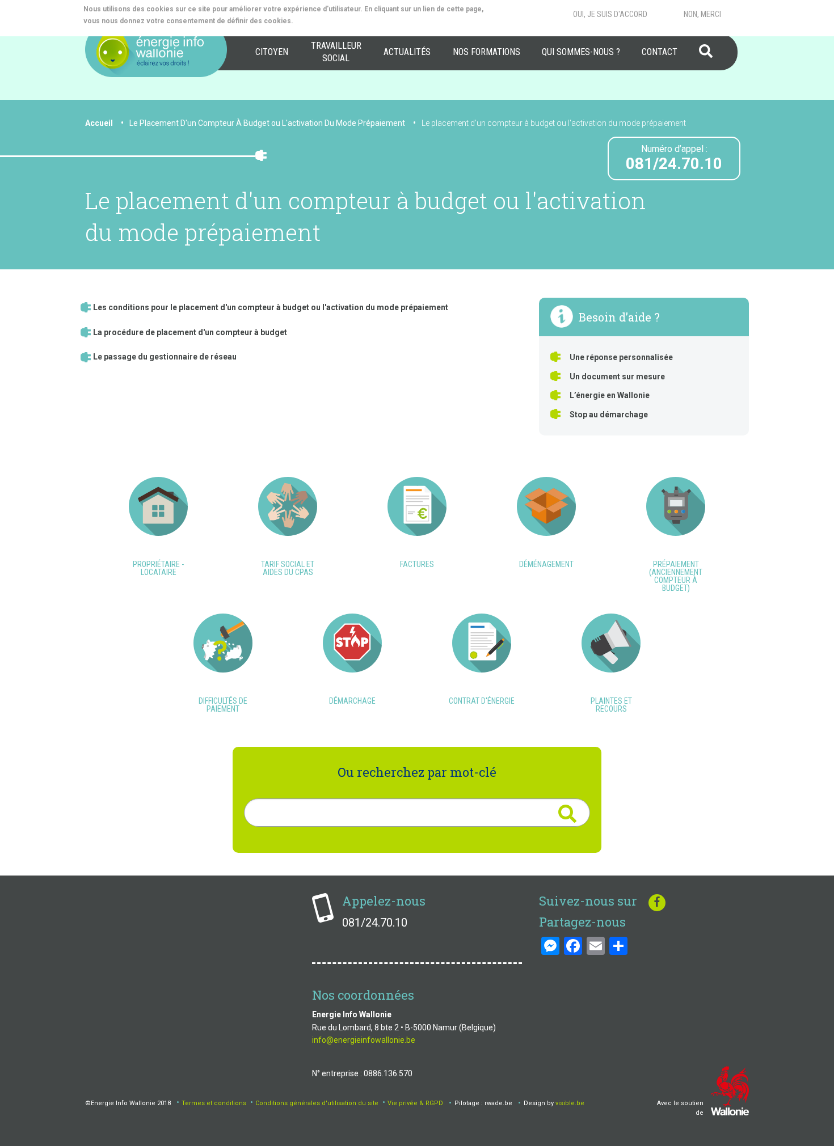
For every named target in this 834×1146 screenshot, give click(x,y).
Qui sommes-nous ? (581, 51)
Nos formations (486, 51)
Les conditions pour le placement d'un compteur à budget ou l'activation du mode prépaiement (270, 307)
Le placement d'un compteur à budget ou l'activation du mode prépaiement (554, 123)
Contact (659, 51)
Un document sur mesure (617, 376)
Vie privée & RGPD (415, 1103)
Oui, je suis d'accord (610, 14)
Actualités (407, 51)
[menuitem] (271, 52)
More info (340, 21)
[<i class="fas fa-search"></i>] (567, 814)
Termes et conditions (214, 1103)
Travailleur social (336, 52)
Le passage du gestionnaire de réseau (165, 356)
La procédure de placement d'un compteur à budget (190, 332)
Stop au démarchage (609, 414)
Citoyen (271, 51)
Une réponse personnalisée (621, 357)
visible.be (569, 1103)
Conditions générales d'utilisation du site (316, 1103)
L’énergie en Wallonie (610, 395)
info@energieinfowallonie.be (363, 1039)
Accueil (99, 123)
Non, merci (702, 14)
